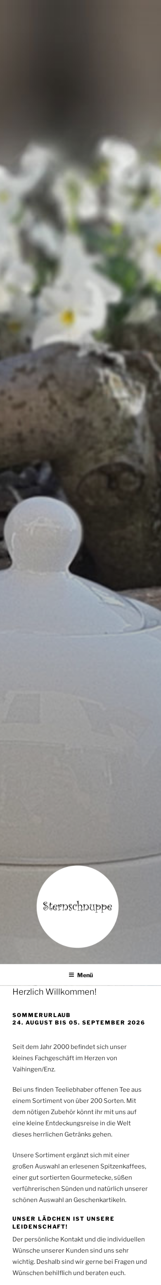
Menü (85, 974)
